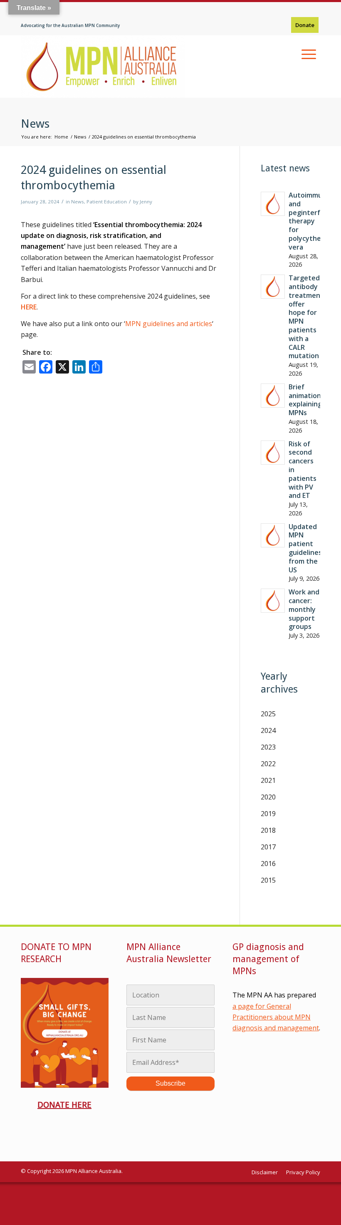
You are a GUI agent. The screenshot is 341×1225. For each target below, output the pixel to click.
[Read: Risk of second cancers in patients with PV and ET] (273, 453)
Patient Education (106, 201)
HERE (29, 307)
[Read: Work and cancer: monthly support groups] (273, 601)
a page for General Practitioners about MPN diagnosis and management (275, 1017)
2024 (268, 730)
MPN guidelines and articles (168, 323)
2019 (268, 813)
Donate (304, 25)
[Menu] (308, 54)
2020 (268, 797)
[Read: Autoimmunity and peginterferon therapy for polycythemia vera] (273, 204)
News (35, 124)
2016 (268, 863)
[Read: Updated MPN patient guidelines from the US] (273, 535)
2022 (268, 763)
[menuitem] (305, 25)
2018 (268, 830)
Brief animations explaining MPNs (306, 399)
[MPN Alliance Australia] (103, 66)
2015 (268, 880)
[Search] (289, 54)
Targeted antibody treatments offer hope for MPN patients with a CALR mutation (308, 316)
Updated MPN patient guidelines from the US (305, 548)
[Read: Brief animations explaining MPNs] (273, 396)
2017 (268, 846)
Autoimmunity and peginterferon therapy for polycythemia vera (312, 221)
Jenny (146, 201)
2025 (268, 713)
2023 (268, 747)
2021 (268, 780)
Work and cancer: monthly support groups (304, 609)
